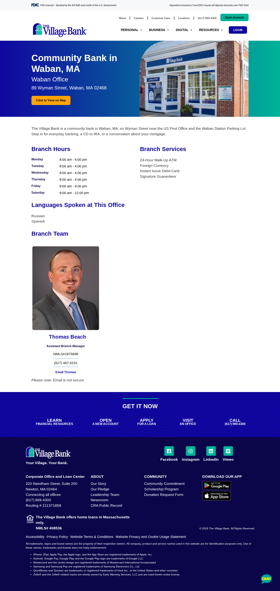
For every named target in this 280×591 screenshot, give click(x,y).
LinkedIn (211, 459)
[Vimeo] (228, 451)
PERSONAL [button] (129, 30)
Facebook (169, 459)
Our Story (98, 484)
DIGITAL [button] (182, 30)
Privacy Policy (57, 537)
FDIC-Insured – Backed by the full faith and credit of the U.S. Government (78, 5)
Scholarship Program (161, 489)
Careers (139, 18)
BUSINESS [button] (157, 30)
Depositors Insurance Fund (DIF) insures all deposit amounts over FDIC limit (209, 5)
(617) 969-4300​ (207, 18)
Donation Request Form (163, 495)
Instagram (190, 459)
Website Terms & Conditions (91, 537)
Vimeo (228, 459)
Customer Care (161, 18)
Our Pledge (100, 489)
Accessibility (35, 537)
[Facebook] (169, 451)
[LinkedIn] (211, 451)
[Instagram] (190, 451)
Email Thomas (65, 372)
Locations (184, 18)
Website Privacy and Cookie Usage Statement (151, 537)
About (122, 18)
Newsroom (99, 500)
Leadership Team (105, 495)
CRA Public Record (106, 505)
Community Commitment (164, 484)
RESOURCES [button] (209, 30)
